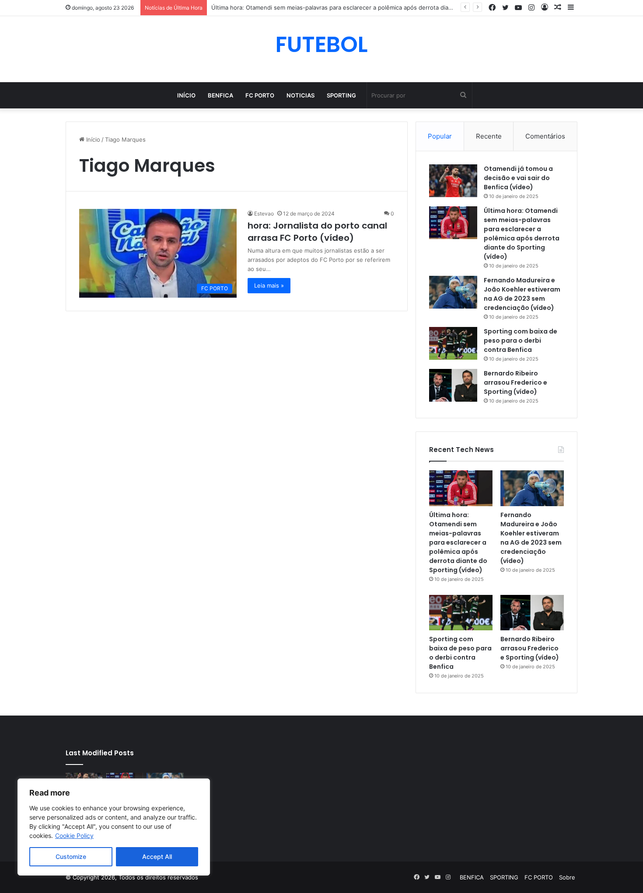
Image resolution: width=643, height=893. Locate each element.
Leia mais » (269, 285)
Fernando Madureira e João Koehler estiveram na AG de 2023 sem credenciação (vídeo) (522, 294)
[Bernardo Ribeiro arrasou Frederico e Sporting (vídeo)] (453, 385)
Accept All (157, 856)
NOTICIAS (301, 95)
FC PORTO (259, 95)
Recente (489, 136)
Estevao (264, 213)
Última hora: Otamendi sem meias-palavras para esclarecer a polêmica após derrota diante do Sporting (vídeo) (361, 7)
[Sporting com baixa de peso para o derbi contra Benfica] (453, 343)
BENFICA (220, 95)
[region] (113, 827)
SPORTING (341, 95)
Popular (440, 136)
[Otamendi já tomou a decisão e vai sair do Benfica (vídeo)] (453, 180)
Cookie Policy (74, 835)
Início (186, 95)
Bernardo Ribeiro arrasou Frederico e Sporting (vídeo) (515, 382)
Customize (71, 856)
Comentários (545, 136)
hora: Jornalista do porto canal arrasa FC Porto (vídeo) (317, 231)
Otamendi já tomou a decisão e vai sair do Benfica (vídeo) (518, 177)
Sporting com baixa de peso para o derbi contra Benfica (520, 340)
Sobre (567, 877)
